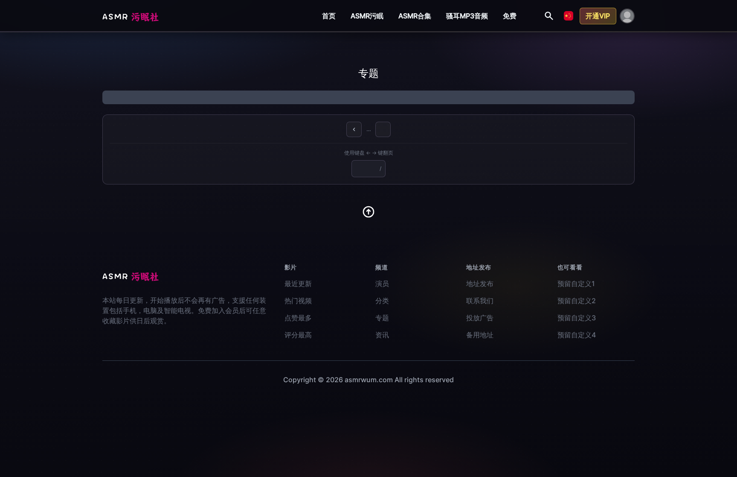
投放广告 (479, 317)
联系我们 (479, 300)
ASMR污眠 (367, 16)
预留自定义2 (576, 300)
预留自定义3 (576, 317)
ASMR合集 (414, 16)
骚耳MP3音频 (467, 16)
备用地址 (479, 335)
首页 (329, 16)
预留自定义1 (576, 283)
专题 (382, 317)
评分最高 (298, 335)
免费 (509, 16)
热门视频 (298, 300)
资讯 (382, 335)
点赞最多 (298, 317)
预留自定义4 (576, 335)
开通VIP (598, 16)
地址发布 (479, 283)
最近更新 (298, 283)
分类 (382, 300)
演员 (382, 283)
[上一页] (354, 129)
